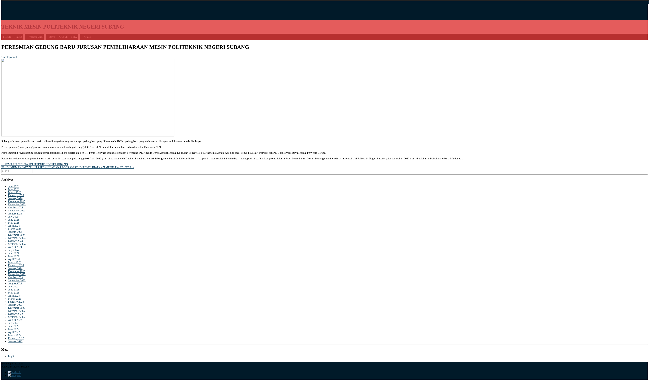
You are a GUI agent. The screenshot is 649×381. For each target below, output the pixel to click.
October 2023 (15, 277)
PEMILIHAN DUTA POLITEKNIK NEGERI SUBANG (34, 164)
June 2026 (13, 186)
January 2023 (15, 304)
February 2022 (16, 338)
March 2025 (14, 228)
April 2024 (14, 259)
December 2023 (16, 271)
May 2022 (13, 329)
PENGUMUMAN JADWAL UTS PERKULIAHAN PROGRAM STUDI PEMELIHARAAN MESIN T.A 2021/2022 (67, 167)
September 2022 (17, 316)
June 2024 (13, 253)
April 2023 (14, 295)
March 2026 (14, 192)
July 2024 (13, 250)
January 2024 (15, 268)
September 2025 (17, 210)
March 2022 (14, 335)
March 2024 (14, 262)
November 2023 (17, 274)
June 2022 (13, 326)
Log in (11, 356)
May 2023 (13, 292)
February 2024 (16, 265)
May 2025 (13, 222)
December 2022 (16, 307)
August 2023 (15, 283)
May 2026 (13, 189)
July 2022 (13, 323)
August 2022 (15, 320)
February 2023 (16, 301)
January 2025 (15, 231)
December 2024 (16, 234)
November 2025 (17, 204)
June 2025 (13, 219)
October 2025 (15, 207)
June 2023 (13, 289)
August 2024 (15, 247)
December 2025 (16, 201)
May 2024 (13, 256)
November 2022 (17, 310)
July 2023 (13, 286)
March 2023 (14, 298)
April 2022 (14, 332)
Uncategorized (9, 57)
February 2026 (16, 195)
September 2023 (17, 280)
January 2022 (15, 341)
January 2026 (15, 198)
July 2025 (13, 216)
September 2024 (17, 244)
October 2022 (15, 313)
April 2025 (14, 225)
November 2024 (17, 237)
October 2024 (15, 240)
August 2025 (15, 213)
